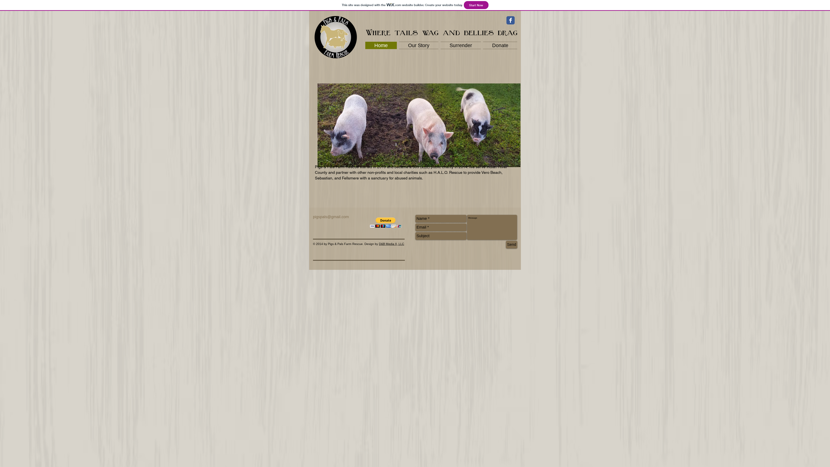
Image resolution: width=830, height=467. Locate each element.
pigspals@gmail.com (331, 217)
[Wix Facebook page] (510, 20)
